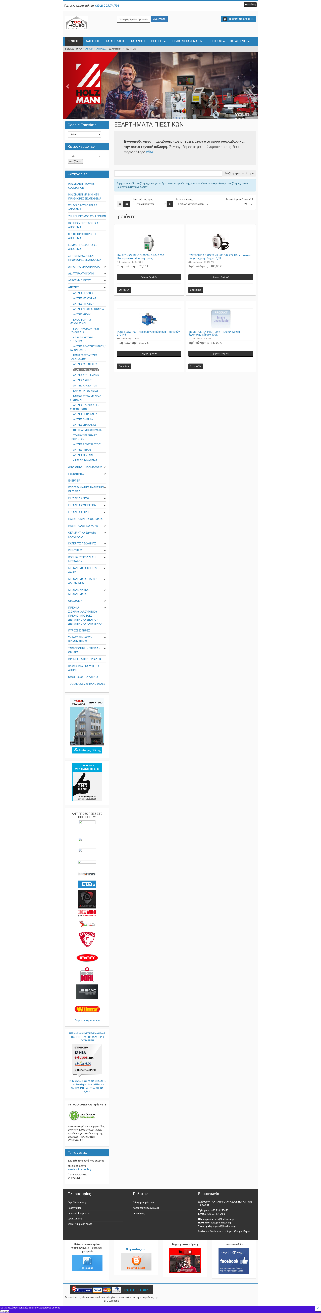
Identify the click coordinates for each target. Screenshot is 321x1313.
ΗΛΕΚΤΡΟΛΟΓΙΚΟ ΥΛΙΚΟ (83, 525)
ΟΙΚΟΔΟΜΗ (75, 600)
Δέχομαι (4, 1311)
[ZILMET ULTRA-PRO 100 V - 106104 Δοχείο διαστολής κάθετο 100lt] (220, 319)
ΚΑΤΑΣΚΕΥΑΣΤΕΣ (116, 41)
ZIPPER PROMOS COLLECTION (87, 216)
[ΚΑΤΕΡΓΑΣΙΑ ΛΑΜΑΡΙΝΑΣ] (160, 95)
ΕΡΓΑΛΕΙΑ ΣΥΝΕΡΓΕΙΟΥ (82, 505)
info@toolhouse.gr (224, 1219)
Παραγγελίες (74, 1208)
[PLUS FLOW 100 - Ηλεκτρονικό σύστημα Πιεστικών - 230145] (149, 319)
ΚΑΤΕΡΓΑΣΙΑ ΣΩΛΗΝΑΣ (82, 543)
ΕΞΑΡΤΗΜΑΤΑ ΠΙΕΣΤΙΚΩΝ (86, 370)
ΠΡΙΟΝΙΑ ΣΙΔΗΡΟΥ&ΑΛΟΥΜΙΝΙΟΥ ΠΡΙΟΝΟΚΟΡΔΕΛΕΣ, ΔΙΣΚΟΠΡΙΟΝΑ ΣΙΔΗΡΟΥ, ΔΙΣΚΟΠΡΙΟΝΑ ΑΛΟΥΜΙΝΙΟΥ (85, 615)
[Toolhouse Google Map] (87, 750)
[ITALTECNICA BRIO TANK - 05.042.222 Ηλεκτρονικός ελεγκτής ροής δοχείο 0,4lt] (220, 243)
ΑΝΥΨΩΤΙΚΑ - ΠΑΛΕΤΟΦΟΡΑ (85, 466)
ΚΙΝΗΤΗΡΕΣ (75, 550)
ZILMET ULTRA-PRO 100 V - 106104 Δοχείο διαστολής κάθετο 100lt (214, 333)
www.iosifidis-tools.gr (80, 1169)
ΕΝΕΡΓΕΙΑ (74, 480)
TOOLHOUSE (214, 41)
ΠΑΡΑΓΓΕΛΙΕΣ (238, 41)
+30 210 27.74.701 (106, 5)
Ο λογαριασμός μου (143, 1202)
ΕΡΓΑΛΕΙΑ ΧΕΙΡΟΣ (79, 512)
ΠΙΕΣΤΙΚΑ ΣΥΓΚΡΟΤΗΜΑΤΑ (87, 430)
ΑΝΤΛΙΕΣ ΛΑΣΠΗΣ (82, 380)
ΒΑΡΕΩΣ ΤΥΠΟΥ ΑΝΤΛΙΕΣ (86, 391)
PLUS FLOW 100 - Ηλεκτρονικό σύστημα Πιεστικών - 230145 (149, 333)
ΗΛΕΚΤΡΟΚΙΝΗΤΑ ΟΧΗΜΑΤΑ (85, 519)
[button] (250, 4)
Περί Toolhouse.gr (77, 1202)
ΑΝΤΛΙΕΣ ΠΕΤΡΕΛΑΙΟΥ (85, 414)
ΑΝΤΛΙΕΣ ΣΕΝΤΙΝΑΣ (83, 455)
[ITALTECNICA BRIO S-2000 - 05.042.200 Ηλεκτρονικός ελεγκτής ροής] (149, 243)
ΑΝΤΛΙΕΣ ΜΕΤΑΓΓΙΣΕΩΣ (85, 364)
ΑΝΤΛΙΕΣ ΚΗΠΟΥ (81, 314)
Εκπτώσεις (139, 1213)
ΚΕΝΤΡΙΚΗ (74, 41)
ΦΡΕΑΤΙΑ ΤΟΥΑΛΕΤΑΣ (85, 460)
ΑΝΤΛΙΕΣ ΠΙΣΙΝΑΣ (82, 449)
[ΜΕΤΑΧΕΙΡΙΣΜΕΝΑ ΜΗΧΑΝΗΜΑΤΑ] (87, 782)
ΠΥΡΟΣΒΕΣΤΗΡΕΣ (79, 630)
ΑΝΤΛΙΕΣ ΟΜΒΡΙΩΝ (83, 419)
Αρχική (89, 48)
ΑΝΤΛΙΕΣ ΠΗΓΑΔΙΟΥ (83, 303)
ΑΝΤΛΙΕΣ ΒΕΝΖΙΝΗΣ (83, 293)
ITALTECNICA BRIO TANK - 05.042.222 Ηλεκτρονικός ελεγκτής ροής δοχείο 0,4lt (219, 257)
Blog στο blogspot (136, 1249)
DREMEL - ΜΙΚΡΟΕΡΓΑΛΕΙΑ (84, 659)
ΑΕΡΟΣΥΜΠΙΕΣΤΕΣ (79, 280)
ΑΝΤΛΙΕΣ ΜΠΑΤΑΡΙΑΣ (84, 298)
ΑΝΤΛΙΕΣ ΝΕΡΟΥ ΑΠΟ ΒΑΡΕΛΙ (88, 309)
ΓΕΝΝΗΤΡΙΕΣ (76, 473)
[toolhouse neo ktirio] (87, 721)
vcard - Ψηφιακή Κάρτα (80, 1224)
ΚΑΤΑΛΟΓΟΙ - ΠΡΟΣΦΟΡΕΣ (147, 41)
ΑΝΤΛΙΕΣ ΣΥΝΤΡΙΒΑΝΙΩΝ (86, 375)
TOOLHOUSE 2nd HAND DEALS (86, 683)
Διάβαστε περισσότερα (87, 1020)
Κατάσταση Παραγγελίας (146, 1208)
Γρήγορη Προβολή (149, 277)
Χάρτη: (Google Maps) (238, 1231)
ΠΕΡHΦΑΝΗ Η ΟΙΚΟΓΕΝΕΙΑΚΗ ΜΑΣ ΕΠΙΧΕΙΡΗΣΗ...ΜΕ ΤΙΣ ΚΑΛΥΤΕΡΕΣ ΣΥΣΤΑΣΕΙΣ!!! (87, 1037)
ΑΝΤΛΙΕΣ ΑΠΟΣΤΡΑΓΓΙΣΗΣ (87, 444)
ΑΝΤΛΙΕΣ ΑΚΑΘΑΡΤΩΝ (85, 385)
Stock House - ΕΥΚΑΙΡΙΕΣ (83, 677)
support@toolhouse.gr (224, 1226)
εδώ (149, 152)
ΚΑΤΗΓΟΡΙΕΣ (93, 41)
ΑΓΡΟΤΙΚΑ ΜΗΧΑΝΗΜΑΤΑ (84, 266)
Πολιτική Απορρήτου (79, 1213)
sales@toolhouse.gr (221, 1222)
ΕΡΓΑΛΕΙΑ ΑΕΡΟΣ (78, 498)
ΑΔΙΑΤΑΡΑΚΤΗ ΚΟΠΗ (81, 273)
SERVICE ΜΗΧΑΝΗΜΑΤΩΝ (186, 41)
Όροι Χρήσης (75, 1218)
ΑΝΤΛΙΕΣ (101, 48)
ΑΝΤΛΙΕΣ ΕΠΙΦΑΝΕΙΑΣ (84, 424)
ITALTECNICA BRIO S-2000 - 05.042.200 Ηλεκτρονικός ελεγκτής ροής (140, 257)
